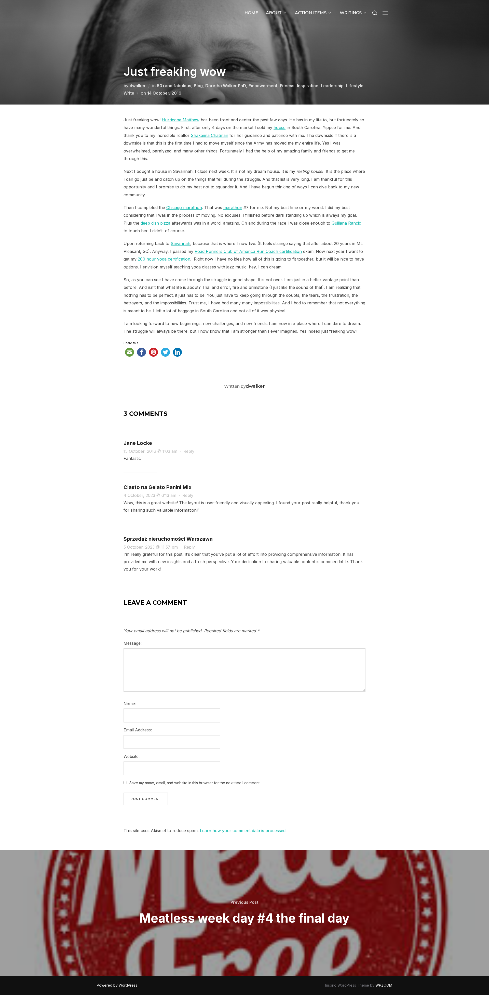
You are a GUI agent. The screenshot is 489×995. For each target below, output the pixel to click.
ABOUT (274, 12)
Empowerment (263, 85)
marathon (232, 207)
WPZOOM (383, 985)
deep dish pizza (155, 223)
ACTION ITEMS (311, 12)
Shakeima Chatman (209, 135)
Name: (130, 703)
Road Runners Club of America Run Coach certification (248, 251)
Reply (188, 451)
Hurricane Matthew (180, 119)
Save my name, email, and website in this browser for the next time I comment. (194, 783)
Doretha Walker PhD (225, 85)
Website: (132, 756)
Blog (198, 85)
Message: (133, 643)
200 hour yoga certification (164, 259)
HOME (251, 12)
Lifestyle (354, 85)
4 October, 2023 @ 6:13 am (151, 495)
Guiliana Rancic (346, 223)
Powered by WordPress (117, 985)
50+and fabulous (174, 85)
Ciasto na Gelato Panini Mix (158, 487)
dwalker (138, 85)
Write (129, 93)
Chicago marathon (184, 207)
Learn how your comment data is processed (243, 830)
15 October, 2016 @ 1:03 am (151, 451)
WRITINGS (351, 12)
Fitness (287, 85)
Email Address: (138, 729)
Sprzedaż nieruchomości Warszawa (168, 539)
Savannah (180, 243)
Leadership (332, 85)
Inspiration (307, 85)
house (280, 127)
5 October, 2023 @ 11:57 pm (151, 547)
